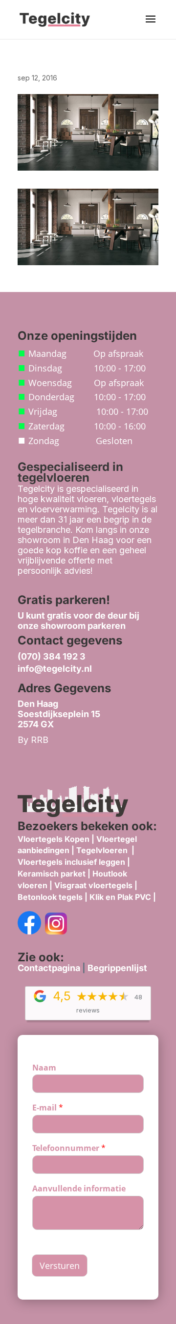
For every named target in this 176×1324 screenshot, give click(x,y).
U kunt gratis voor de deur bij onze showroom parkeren (78, 620)
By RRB (33, 740)
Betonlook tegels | (53, 897)
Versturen (60, 1265)
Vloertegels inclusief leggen (71, 862)
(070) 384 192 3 (52, 656)
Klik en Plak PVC (120, 897)
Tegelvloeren (103, 850)
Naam (44, 1068)
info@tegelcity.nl (55, 668)
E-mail (47, 1108)
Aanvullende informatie (79, 1189)
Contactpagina (49, 968)
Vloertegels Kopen (53, 839)
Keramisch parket (52, 873)
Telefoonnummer (69, 1148)
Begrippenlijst (117, 968)
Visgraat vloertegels (93, 885)
